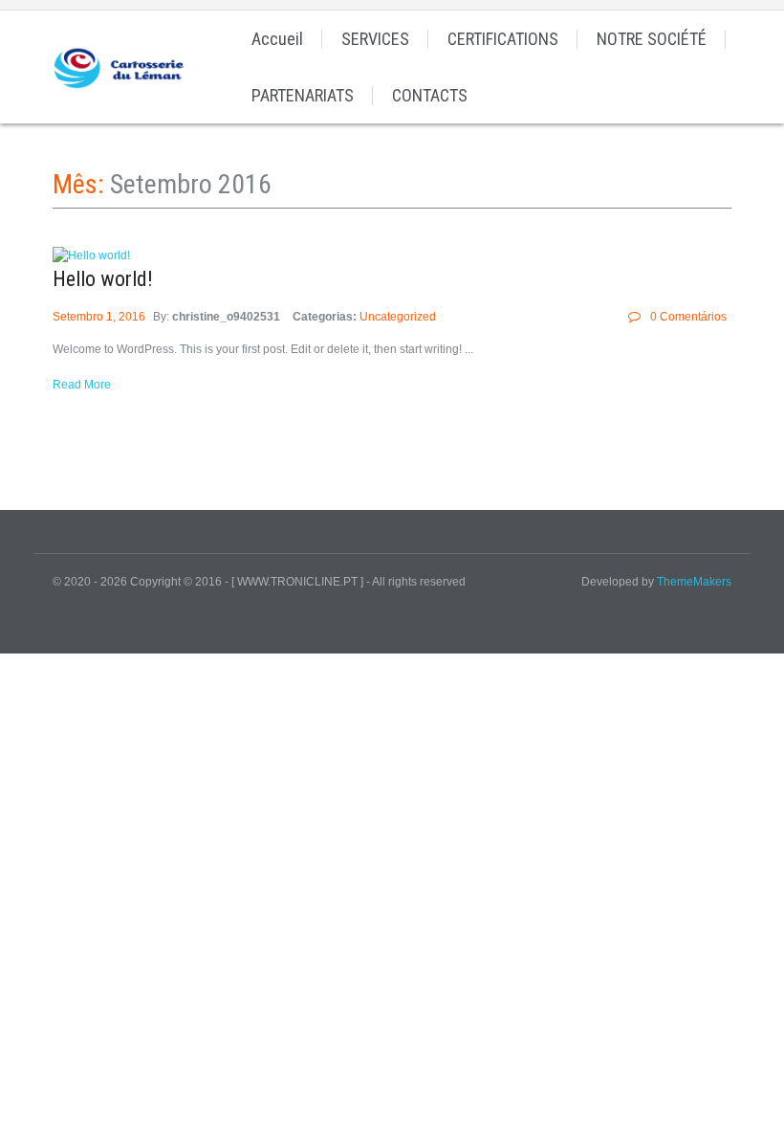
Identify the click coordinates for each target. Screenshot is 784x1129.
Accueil (277, 39)
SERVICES (375, 39)
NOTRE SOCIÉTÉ (652, 39)
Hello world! (103, 279)
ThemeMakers (694, 581)
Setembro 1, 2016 (100, 316)
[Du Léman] (123, 67)
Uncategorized (397, 316)
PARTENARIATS (302, 95)
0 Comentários (688, 316)
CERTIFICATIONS (502, 39)
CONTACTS (430, 95)
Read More (82, 384)
